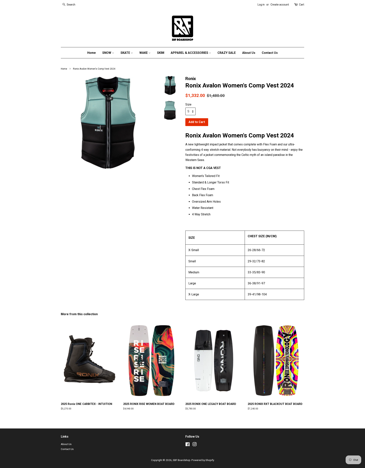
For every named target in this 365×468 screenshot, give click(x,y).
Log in (261, 4)
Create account (280, 4)
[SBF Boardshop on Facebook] (187, 445)
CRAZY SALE (226, 53)
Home (91, 53)
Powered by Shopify (202, 460)
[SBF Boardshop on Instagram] (194, 445)
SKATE (126, 53)
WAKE (143, 53)
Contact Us (270, 53)
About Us (248, 53)
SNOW (107, 53)
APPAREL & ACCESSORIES (190, 53)
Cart (301, 4)
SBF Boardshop (181, 460)
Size (188, 104)
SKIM (160, 53)
